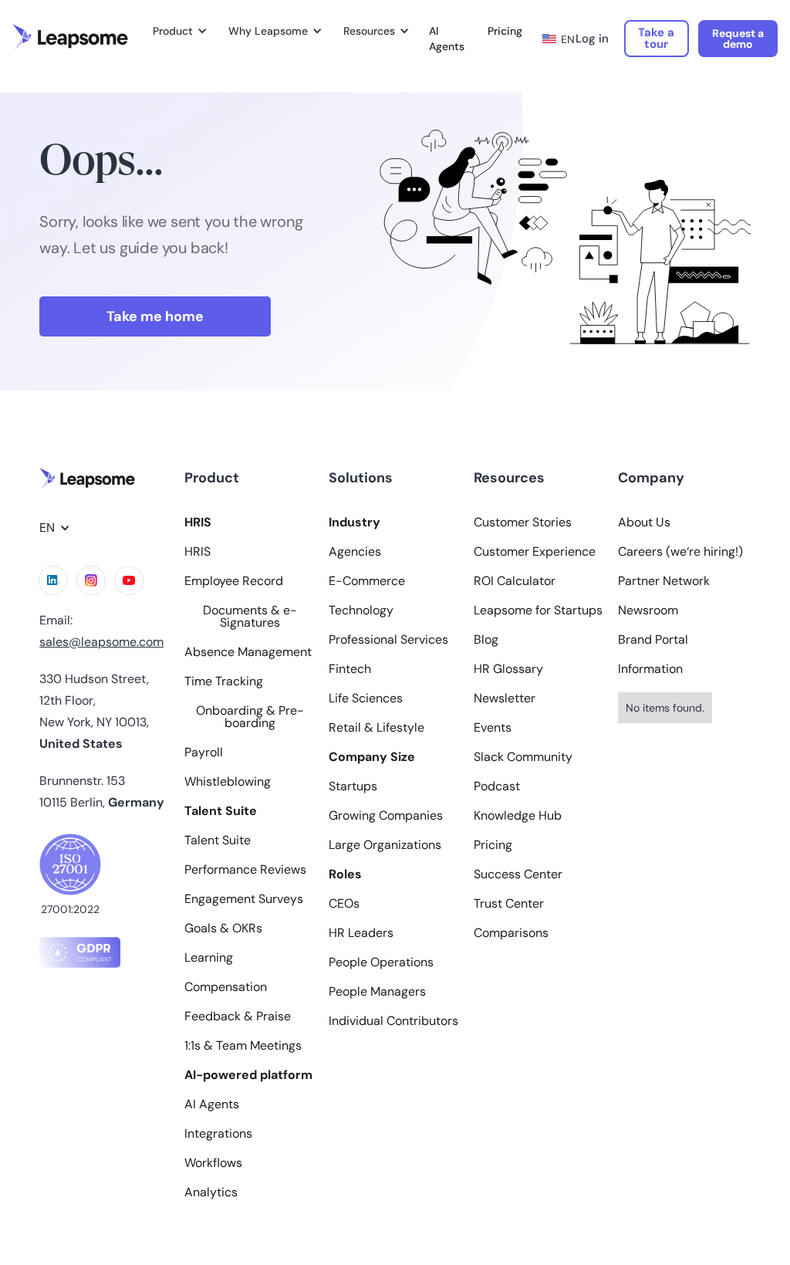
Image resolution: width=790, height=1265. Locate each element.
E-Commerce (367, 581)
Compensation (225, 987)
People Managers (377, 992)
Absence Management (248, 652)
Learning (208, 958)
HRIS (197, 552)
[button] (177, 31)
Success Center (518, 874)
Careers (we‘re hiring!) (680, 552)
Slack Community (523, 757)
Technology (361, 610)
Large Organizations (385, 845)
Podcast (497, 786)
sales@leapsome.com (101, 642)
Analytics (211, 1192)
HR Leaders (361, 933)
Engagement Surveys (243, 899)
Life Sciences (366, 698)
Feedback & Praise (237, 1016)
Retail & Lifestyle (376, 728)
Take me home (155, 316)
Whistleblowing (227, 782)
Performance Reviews (245, 870)
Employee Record (233, 581)
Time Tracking (223, 681)
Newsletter (504, 698)
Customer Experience (535, 552)
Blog (486, 640)
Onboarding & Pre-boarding (250, 717)
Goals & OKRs (223, 928)
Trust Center (509, 904)
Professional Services (388, 640)
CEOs (344, 904)
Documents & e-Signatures (250, 616)
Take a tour (656, 38)
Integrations (218, 1134)
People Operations (381, 962)
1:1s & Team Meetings (243, 1046)
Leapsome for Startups (538, 610)
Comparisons (511, 933)
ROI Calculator (514, 581)
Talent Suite (217, 840)
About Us (644, 522)
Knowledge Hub (518, 816)
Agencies (355, 552)
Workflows (213, 1163)
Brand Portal (653, 640)
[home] (70, 37)
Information (650, 669)
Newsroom (648, 610)
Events (492, 728)
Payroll (203, 752)
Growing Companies (386, 816)
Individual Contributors (393, 1021)
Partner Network (664, 581)
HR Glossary (508, 669)
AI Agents (446, 38)
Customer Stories (523, 522)
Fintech (350, 669)
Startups (353, 786)
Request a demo (738, 38)
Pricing (505, 31)
